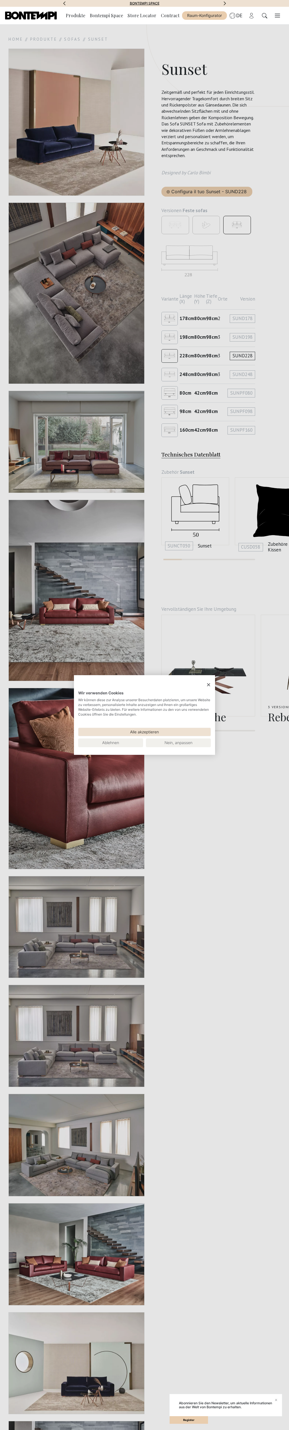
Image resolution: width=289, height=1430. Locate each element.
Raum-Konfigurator (204, 15)
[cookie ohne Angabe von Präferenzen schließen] (208, 685)
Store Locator (142, 15)
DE (239, 15)
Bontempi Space (101, 3)
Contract (170, 15)
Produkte (75, 15)
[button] (64, 3)
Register (188, 1420)
